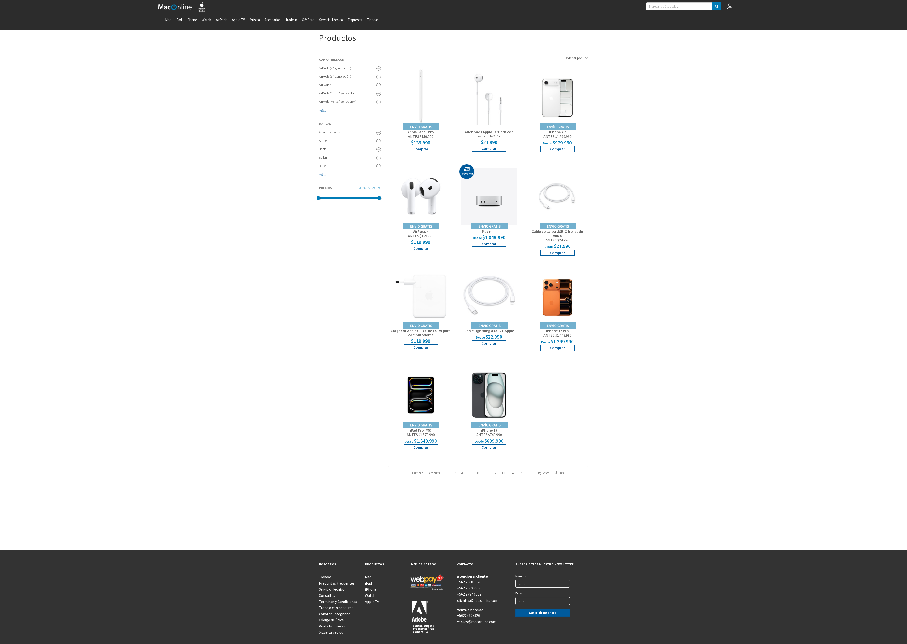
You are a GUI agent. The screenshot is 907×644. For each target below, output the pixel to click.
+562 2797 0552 (469, 594)
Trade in (291, 19)
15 (520, 473)
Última (559, 472)
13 (503, 473)
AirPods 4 (325, 85)
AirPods (221, 19)
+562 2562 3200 (469, 588)
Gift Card (308, 19)
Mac (168, 19)
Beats (322, 149)
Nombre (521, 576)
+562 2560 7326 (469, 582)
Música (255, 19)
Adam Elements (329, 132)
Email (519, 593)
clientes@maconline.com (476, 600)
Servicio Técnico (331, 19)
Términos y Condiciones (338, 601)
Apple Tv (372, 601)
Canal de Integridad (334, 613)
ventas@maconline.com (476, 621)
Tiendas (373, 19)
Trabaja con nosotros (336, 607)
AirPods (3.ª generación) (335, 76)
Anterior (434, 473)
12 (494, 473)
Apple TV (238, 19)
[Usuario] (730, 7)
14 (512, 473)
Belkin (323, 157)
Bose (322, 166)
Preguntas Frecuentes (337, 583)
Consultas (327, 595)
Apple (323, 141)
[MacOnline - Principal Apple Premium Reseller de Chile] (182, 7)
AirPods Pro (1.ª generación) (337, 93)
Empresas (355, 19)
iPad (179, 19)
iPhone (192, 19)
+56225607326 (468, 615)
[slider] (318, 198)
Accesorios (273, 19)
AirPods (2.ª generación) (335, 68)
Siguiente (542, 473)
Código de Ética (331, 620)
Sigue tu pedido (331, 632)
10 (477, 473)
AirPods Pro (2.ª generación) (337, 101)
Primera (417, 473)
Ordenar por (574, 58)
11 (486, 473)
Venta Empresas (332, 626)
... (325, 110)
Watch (206, 19)
